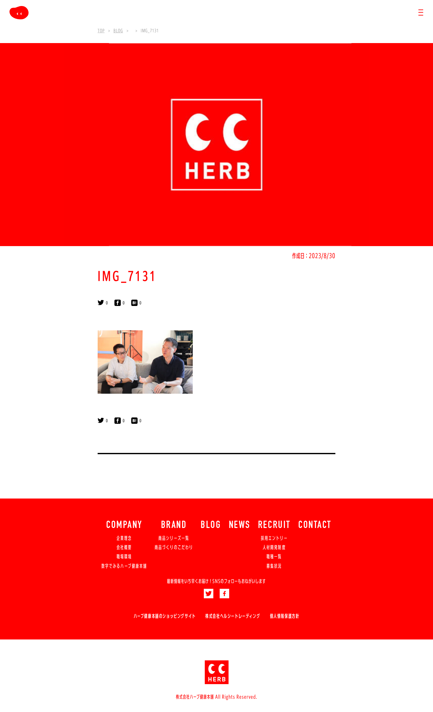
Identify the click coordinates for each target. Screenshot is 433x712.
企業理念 (124, 538)
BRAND (174, 525)
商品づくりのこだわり (174, 547)
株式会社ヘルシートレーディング (232, 616)
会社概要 (124, 547)
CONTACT (315, 525)
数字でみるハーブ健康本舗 (124, 566)
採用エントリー (274, 538)
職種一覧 (274, 556)
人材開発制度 (274, 547)
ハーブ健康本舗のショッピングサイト (165, 616)
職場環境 (124, 556)
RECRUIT (274, 525)
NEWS (239, 525)
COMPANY (124, 525)
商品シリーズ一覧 (173, 538)
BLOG (211, 525)
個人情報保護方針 (285, 616)
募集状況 (274, 566)
